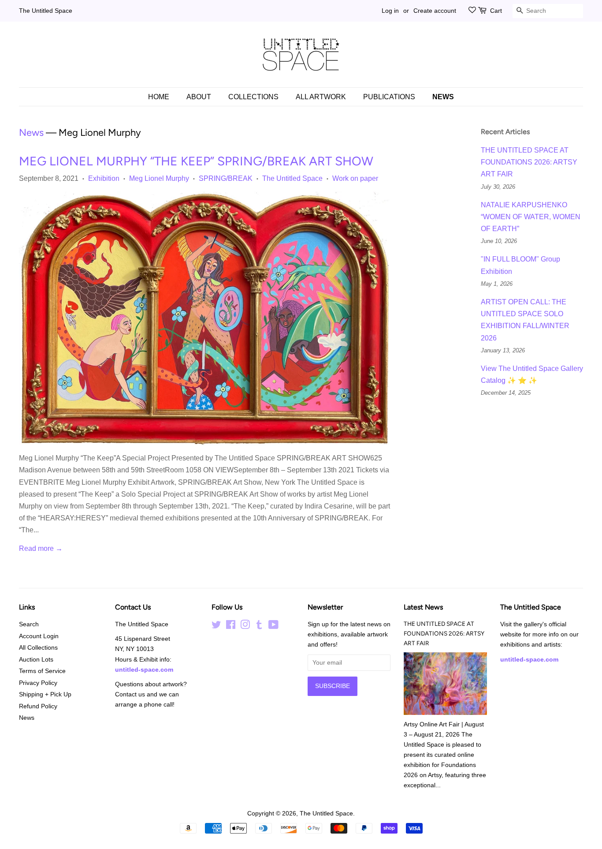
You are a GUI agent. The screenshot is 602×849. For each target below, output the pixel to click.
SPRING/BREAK (226, 178)
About (198, 97)
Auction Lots (36, 659)
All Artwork (321, 97)
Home (158, 97)
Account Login (39, 636)
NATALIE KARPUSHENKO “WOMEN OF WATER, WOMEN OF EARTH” (530, 216)
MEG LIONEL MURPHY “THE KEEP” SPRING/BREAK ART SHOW (196, 160)
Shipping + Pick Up (45, 694)
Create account (434, 10)
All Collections (38, 647)
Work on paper (355, 178)
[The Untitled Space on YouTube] (273, 626)
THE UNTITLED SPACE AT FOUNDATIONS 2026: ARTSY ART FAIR (529, 162)
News (443, 97)
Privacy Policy (38, 683)
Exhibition (103, 178)
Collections (253, 97)
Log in (390, 10)
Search (29, 624)
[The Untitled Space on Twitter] (216, 626)
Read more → (41, 548)
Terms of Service (42, 671)
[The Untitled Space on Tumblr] (259, 626)
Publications (389, 97)
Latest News (423, 607)
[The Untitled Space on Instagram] (245, 626)
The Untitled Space (45, 10)
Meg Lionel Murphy (159, 178)
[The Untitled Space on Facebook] (231, 626)
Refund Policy (38, 706)
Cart (496, 10)
